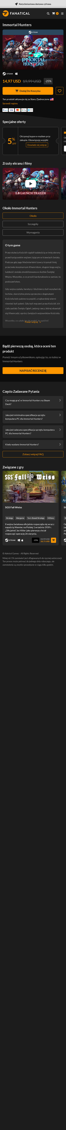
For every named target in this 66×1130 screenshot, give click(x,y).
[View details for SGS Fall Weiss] (31, 487)
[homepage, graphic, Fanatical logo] (16, 13)
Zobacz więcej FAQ (33, 454)
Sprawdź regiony (10, 103)
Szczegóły (33, 223)
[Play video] (30, 183)
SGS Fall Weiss (13, 507)
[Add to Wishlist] (59, 91)
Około (33, 215)
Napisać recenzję (33, 370)
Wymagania (33, 232)
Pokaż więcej (31, 322)
